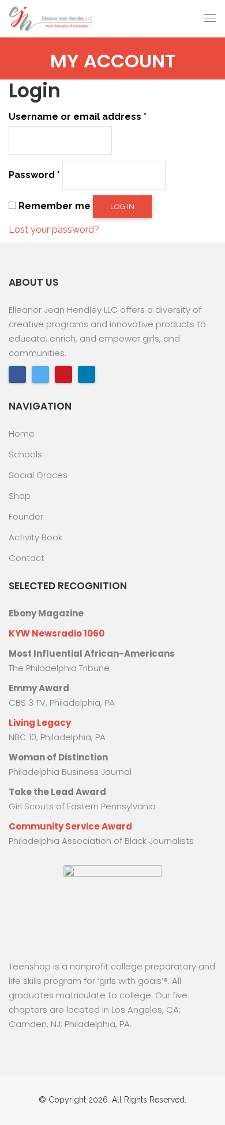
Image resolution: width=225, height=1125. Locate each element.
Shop (20, 496)
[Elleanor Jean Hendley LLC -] (52, 19)
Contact (26, 558)
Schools (25, 454)
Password (34, 174)
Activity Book (35, 537)
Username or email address (78, 116)
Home (22, 433)
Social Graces (38, 475)
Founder (26, 516)
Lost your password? (54, 229)
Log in (122, 206)
